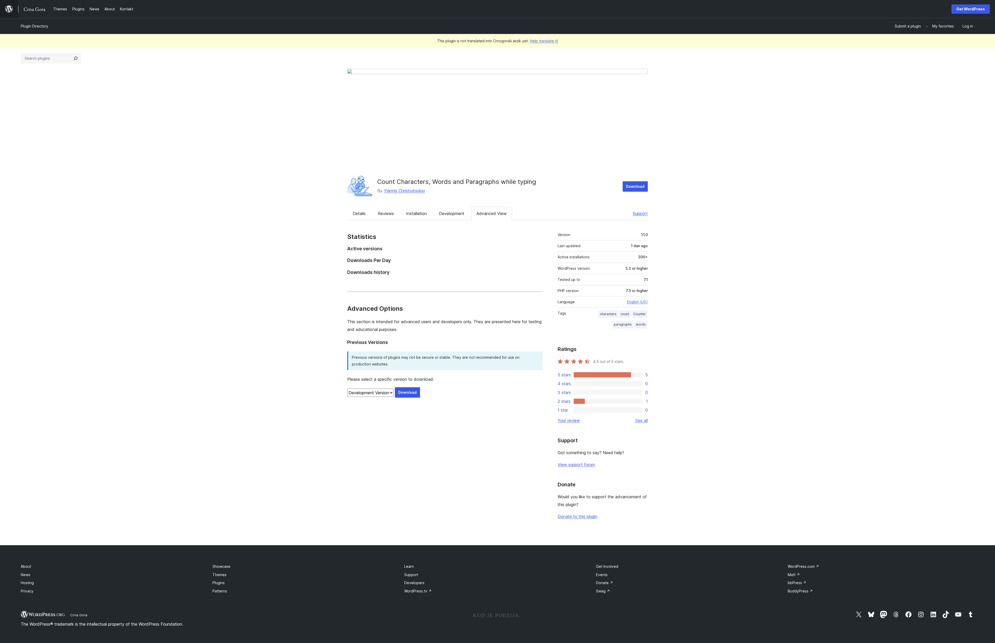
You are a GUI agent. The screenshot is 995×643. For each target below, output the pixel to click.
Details (359, 213)
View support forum (576, 464)
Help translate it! (544, 41)
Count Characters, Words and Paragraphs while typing (456, 181)
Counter (639, 314)
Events (602, 574)
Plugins (218, 582)
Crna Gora (78, 615)
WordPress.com (803, 566)
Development (451, 213)
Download (635, 186)
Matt (794, 574)
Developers (414, 582)
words (641, 324)
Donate (604, 582)
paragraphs (623, 324)
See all (641, 420)
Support (640, 213)
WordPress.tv (418, 591)
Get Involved (607, 566)
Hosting (27, 582)
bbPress (797, 582)
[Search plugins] (75, 58)
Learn (409, 566)
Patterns (219, 591)
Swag (603, 591)
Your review (569, 420)
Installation (416, 213)
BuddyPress (800, 591)
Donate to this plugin (577, 516)
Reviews (386, 213)
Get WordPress (970, 9)
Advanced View (492, 213)
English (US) (637, 302)
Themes (219, 574)
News (25, 574)
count (625, 314)
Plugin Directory (34, 26)
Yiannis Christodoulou (404, 190)
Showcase (221, 566)
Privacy (27, 591)
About (26, 566)
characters (608, 314)
